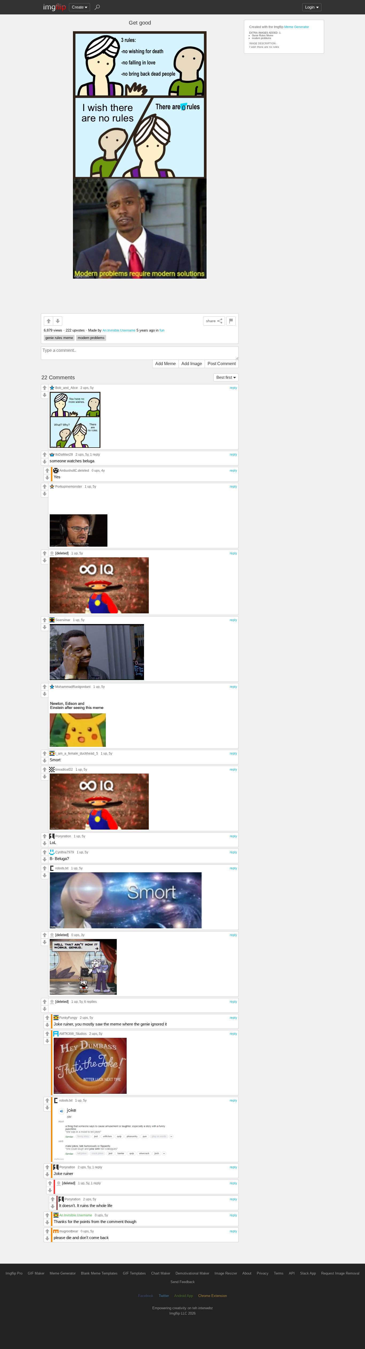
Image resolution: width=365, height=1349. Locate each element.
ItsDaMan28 (64, 454)
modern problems (91, 338)
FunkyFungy (68, 1017)
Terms (279, 1273)
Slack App (308, 1273)
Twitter (164, 1296)
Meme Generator (296, 27)
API (292, 1273)
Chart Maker (160, 1273)
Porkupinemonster (68, 486)
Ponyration (63, 836)
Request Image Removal (340, 1273)
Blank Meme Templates (99, 1273)
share (211, 321)
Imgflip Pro (14, 1273)
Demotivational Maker (192, 1273)
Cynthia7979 (64, 852)
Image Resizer (226, 1273)
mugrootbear (68, 1231)
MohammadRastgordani (73, 686)
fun (162, 330)
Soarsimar (62, 620)
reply (233, 388)
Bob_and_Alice (66, 387)
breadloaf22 (64, 769)
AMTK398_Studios (73, 1033)
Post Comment (222, 363)
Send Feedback (182, 1282)
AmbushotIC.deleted (74, 470)
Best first (224, 377)
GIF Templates (134, 1273)
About (246, 1273)
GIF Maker (36, 1273)
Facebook (145, 1296)
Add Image (191, 363)
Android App (183, 1296)
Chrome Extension (212, 1296)
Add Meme (165, 363)
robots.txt (61, 868)
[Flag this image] (231, 321)
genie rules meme (59, 338)
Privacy (263, 1273)
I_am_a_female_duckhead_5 (76, 753)
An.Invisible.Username (119, 330)
